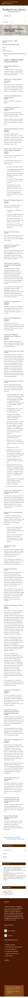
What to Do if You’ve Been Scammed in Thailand (12, 879)
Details (5, 55)
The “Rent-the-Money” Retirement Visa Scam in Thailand (14, 871)
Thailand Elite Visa (7, 891)
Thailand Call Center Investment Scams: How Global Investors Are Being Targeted (14, 868)
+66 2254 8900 (11, 931)
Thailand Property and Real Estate (13, 947)
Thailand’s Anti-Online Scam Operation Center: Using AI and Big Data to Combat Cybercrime (14, 876)
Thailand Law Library (14, 9)
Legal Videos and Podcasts (11, 953)
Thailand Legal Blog (10, 944)
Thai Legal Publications (11, 949)
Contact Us (10, 935)
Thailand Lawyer (15, 11)
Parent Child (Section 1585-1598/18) (15, 839)
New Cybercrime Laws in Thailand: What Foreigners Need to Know (13, 873)
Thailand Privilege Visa (8, 894)
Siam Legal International (10, 908)
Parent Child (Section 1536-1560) (12, 837)
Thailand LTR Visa (7, 892)
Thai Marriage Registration (11, 951)
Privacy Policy (6, 2)
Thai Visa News (9, 955)
